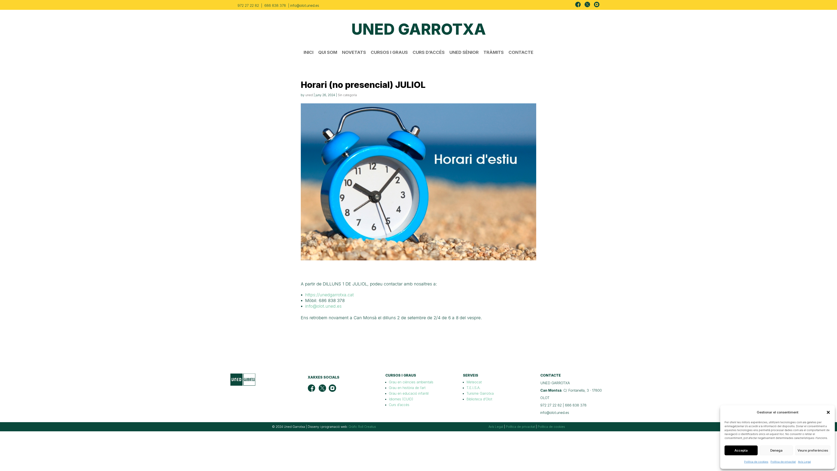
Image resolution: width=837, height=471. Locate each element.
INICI (308, 53)
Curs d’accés (399, 405)
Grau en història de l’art (407, 388)
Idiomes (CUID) (401, 399)
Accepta (741, 450)
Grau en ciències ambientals (411, 382)
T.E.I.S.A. (473, 388)
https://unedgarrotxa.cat (329, 294)
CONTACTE (521, 53)
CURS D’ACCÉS (429, 53)
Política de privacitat (783, 461)
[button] (828, 412)
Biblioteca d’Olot (479, 399)
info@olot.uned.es (323, 306)
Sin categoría (347, 95)
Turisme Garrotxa (480, 393)
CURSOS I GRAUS (389, 53)
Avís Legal (804, 461)
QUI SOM (327, 53)
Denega (776, 450)
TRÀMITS (493, 53)
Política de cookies (756, 461)
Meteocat (474, 382)
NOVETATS (354, 53)
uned (309, 95)
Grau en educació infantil (409, 393)
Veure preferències (813, 450)
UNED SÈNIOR (464, 53)
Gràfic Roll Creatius (362, 426)
